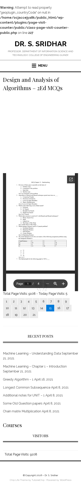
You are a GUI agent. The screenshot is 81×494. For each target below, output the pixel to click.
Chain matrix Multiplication (22, 411)
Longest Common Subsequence (26, 387)
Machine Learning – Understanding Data (32, 353)
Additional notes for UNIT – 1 (24, 395)
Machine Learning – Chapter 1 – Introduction (35, 366)
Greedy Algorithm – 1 (18, 379)
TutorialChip (38, 480)
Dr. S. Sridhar (41, 44)
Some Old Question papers (22, 403)
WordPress (65, 480)
